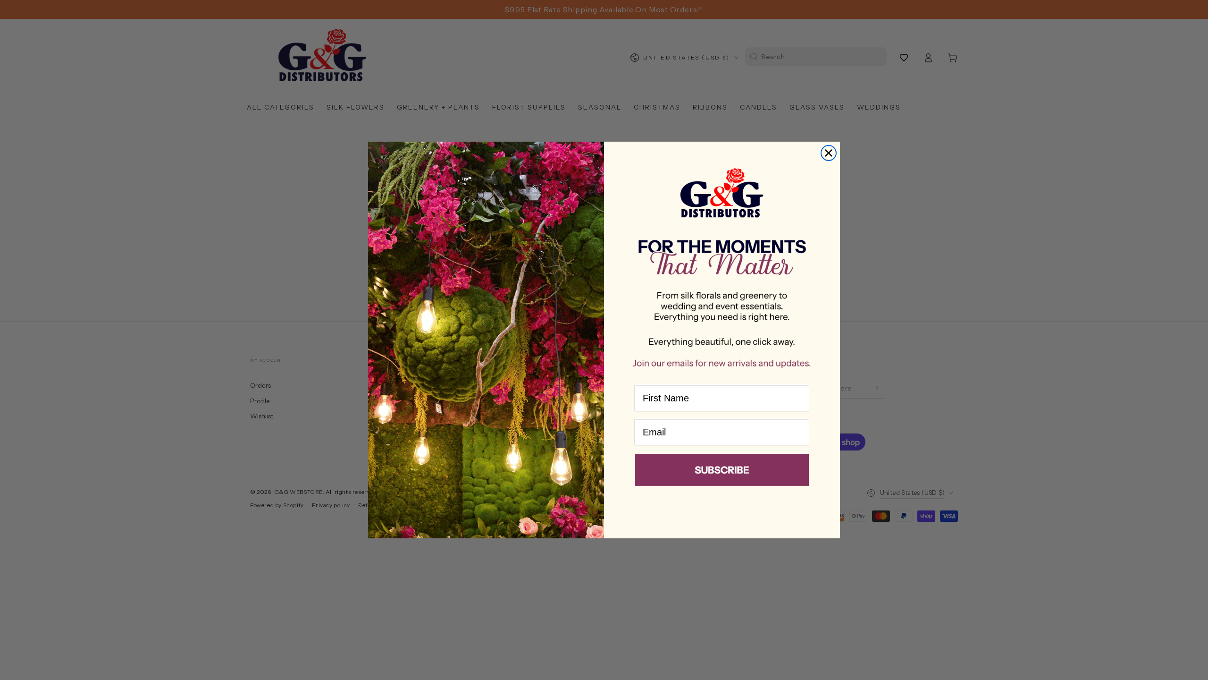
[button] (722, 471)
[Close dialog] (828, 153)
